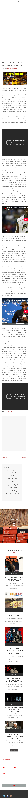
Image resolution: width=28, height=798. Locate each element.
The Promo (12, 490)
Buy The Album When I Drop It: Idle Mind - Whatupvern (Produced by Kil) (14, 579)
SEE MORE (13, 750)
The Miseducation (12, 487)
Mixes (12, 475)
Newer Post (4, 457)
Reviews (12, 481)
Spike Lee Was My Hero (12, 484)
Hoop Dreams (11, 411)
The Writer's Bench (12, 492)
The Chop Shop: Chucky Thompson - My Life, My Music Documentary (14, 736)
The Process (12, 489)
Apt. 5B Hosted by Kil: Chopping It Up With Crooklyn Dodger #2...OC (14, 680)
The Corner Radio (12, 485)
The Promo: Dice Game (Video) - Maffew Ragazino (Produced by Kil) (14, 709)
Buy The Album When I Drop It (12, 470)
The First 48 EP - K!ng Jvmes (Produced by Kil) (14, 614)
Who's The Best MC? (12, 495)
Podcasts (12, 479)
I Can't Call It (12, 473)
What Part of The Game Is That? (12, 493)
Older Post (24, 457)
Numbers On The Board (12, 478)
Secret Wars (12, 482)
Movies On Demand (12, 476)
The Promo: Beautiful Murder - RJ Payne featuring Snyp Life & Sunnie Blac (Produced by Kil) (14, 651)
